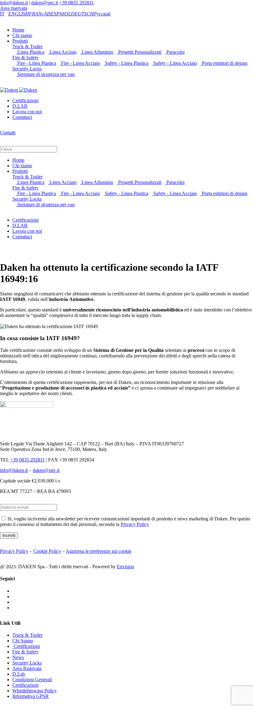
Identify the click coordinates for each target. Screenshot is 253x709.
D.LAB (19, 106)
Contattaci (22, 117)
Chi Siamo (22, 640)
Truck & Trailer (27, 46)
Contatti (7, 132)
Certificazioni (25, 100)
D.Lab (18, 674)
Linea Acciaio (62, 52)
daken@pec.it (44, 2)
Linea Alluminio (96, 52)
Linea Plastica (30, 52)
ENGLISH (18, 13)
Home (18, 29)
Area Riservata (26, 668)
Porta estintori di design (224, 63)
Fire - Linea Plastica (36, 63)
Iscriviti (8, 535)
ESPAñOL (61, 13)
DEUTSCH (82, 13)
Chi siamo (22, 35)
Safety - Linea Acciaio (174, 63)
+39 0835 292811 (76, 2)
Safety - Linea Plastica (126, 63)
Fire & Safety (25, 57)
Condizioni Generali (32, 679)
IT (2, 13)
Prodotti (20, 41)
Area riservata (13, 8)
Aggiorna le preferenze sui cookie (98, 551)
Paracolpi (175, 52)
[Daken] (18, 89)
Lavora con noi (27, 111)
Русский (102, 13)
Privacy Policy (135, 524)
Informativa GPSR (30, 696)
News (18, 657)
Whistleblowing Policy (34, 690)
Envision (125, 566)
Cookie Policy (47, 551)
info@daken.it (14, 2)
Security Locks (27, 68)
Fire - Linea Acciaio (80, 63)
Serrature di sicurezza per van (45, 74)
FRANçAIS (40, 13)
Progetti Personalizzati (139, 52)
